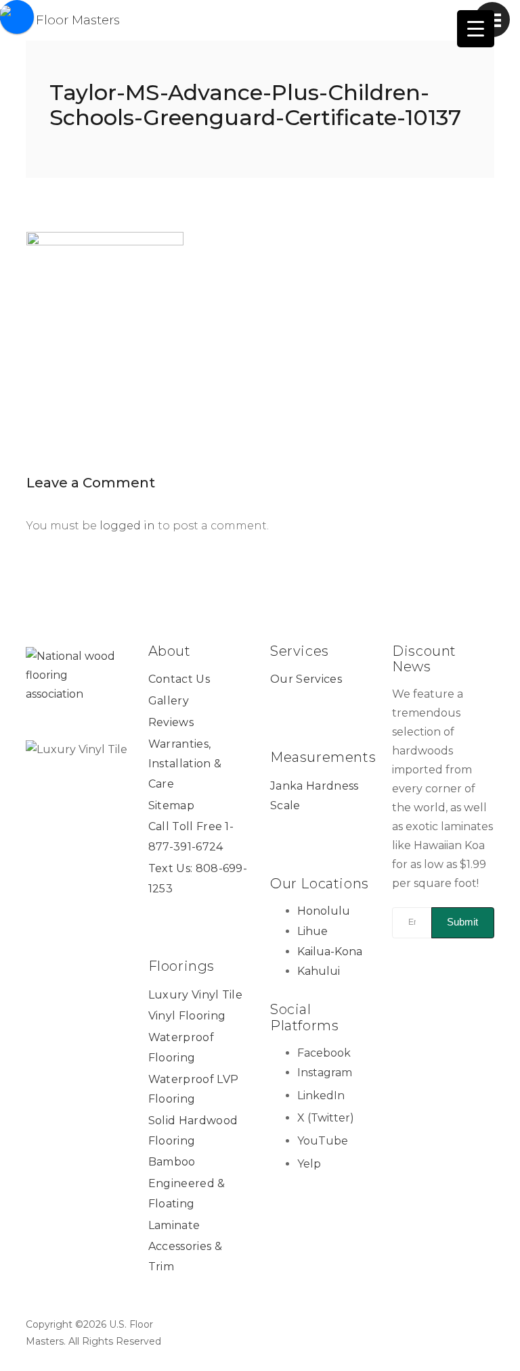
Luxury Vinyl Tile (195, 994)
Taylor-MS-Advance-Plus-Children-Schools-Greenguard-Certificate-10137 (255, 104)
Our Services (306, 679)
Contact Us (179, 679)
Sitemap (171, 805)
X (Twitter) (325, 1117)
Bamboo (172, 1161)
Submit (462, 922)
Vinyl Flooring (186, 1015)
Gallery (168, 700)
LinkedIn (321, 1095)
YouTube (322, 1140)
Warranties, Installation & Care (184, 764)
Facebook (324, 1053)
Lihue (312, 931)
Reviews (171, 722)
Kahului (318, 971)
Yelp (309, 1163)
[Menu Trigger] (475, 28)
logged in (127, 525)
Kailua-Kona (329, 951)
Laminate (174, 1225)
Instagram (324, 1072)
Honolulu (323, 911)
